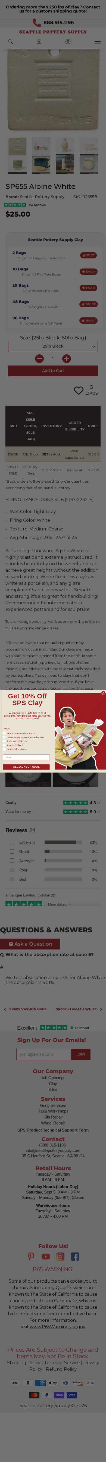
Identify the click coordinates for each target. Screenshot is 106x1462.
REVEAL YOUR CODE (26, 767)
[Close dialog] (103, 692)
